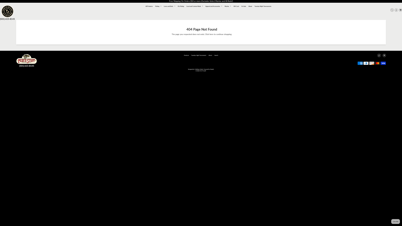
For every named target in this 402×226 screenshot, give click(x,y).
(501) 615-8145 (7, 19)
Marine (227, 6)
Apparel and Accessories (212, 6)
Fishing (157, 6)
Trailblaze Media (199, 69)
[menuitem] (149, 6)
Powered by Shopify (209, 69)
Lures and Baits (168, 6)
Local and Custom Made (193, 6)
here (211, 34)
